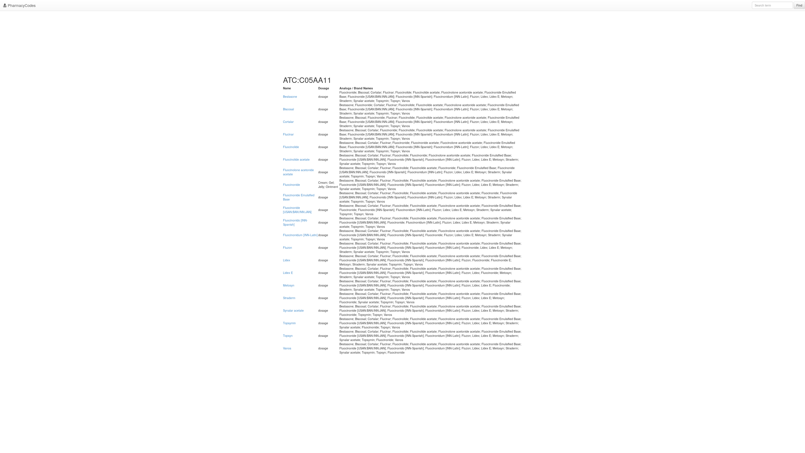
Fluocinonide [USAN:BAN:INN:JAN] (297, 210)
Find (799, 5)
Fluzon (287, 247)
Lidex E (288, 273)
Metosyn (288, 285)
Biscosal (288, 109)
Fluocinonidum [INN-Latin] (300, 235)
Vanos (287, 348)
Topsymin (289, 323)
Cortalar (288, 122)
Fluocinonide (291, 184)
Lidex (286, 260)
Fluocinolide (291, 147)
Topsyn (288, 335)
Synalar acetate (293, 310)
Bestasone (290, 96)
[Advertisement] (402, 42)
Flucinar (288, 134)
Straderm (289, 298)
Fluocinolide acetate (296, 159)
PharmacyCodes (21, 5)
